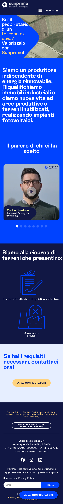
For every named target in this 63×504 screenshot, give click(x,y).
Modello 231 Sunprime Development (25, 414)
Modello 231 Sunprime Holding (39, 412)
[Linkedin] (40, 459)
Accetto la (20, 478)
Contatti (52, 10)
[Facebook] (22, 459)
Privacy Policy (26, 478)
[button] (40, 11)
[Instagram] (31, 459)
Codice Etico (14, 412)
